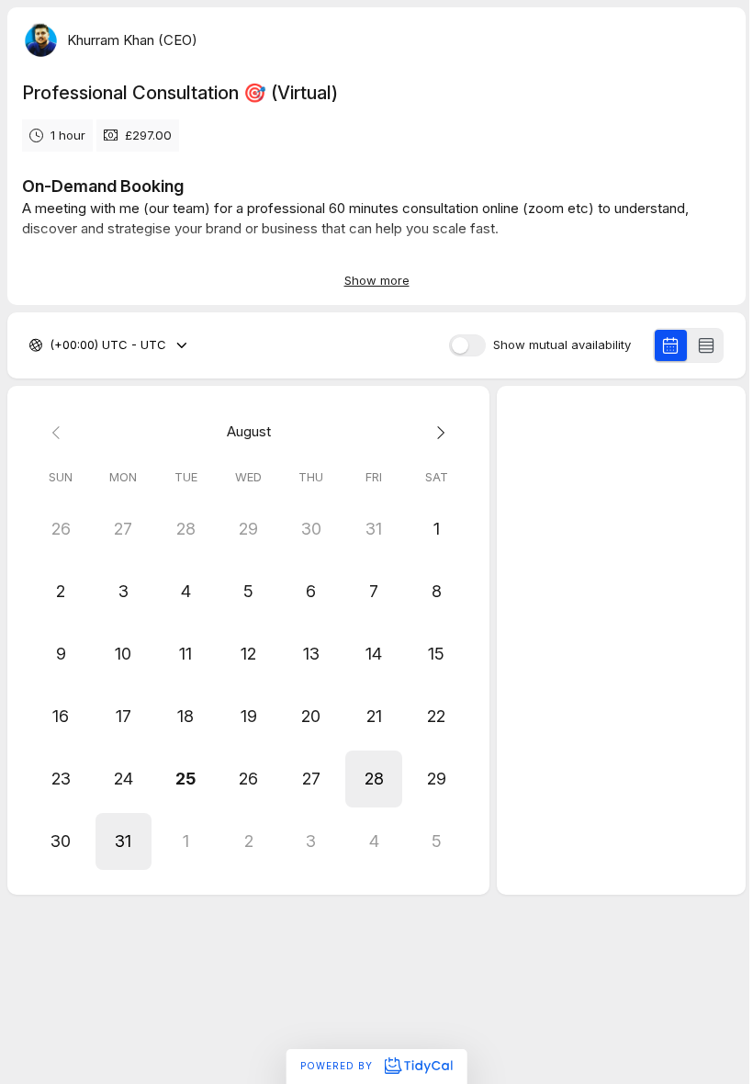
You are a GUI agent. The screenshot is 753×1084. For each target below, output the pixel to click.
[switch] (467, 345)
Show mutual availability (562, 345)
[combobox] (51, 345)
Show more (377, 280)
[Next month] (436, 432)
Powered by (338, 1065)
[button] (374, 779)
